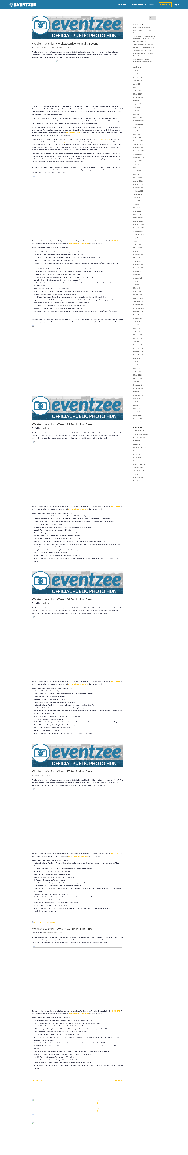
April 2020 (137, 244)
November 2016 (138, 348)
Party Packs (70, 1109)
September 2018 (138, 274)
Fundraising (137, 451)
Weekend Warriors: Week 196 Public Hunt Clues (62, 928)
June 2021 (136, 204)
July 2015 (136, 402)
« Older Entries (37, 1080)
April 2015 (137, 412)
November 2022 (138, 151)
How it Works (71, 1103)
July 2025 (136, 84)
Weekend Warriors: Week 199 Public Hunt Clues (62, 424)
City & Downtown (139, 437)
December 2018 (138, 264)
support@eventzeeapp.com (44, 1108)
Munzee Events (106, 139)
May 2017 (136, 328)
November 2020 (138, 228)
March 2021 (137, 214)
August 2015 (137, 398)
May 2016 (136, 368)
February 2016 (138, 378)
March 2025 (137, 94)
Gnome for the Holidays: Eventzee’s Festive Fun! (117, 1102)
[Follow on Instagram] (42, 1132)
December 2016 (138, 345)
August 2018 (137, 278)
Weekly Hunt (68, 47)
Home (68, 1100)
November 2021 (138, 187)
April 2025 (137, 90)
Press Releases (138, 461)
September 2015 (138, 395)
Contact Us (165, 4)
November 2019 (138, 254)
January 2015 (138, 422)
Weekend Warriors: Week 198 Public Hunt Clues (62, 599)
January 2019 (138, 261)
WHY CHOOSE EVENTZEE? (110, 1100)
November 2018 (138, 268)
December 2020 (138, 224)
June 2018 (136, 284)
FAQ (67, 1117)
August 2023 (137, 127)
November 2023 (138, 121)
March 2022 (137, 174)
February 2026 (138, 77)
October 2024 (138, 101)
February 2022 (138, 177)
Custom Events (71, 1112)
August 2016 (137, 358)
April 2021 (137, 211)
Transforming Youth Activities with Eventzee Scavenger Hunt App (123, 1110)
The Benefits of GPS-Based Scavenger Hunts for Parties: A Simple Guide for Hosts (143, 53)
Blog (67, 1114)
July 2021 (136, 201)
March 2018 (137, 295)
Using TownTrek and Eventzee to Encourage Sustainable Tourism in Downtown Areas (144, 38)
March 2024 (137, 117)
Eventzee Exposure (139, 447)
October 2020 (138, 231)
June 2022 (136, 164)
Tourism (136, 474)
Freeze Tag (99, 1142)
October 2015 (138, 392)
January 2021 (138, 221)
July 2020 (136, 238)
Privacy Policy (95, 1144)
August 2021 (137, 198)
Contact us (70, 1120)
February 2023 (138, 141)
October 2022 (138, 154)
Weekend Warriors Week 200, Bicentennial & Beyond (65, 43)
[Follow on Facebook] (33, 1132)
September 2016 (138, 355)
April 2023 (137, 137)
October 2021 (138, 191)
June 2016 (136, 365)
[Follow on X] (38, 1132)
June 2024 (136, 111)
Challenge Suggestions (140, 434)
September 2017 (138, 315)
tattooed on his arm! (73, 132)
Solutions (122, 4)
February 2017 (138, 338)
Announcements (47, 47)
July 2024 (136, 107)
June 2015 (136, 405)
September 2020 (138, 234)
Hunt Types (137, 457)
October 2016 (138, 351)
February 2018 (138, 298)
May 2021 (136, 208)
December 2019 (138, 251)
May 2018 (136, 288)
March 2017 (137, 335)
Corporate (136, 441)
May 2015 (136, 408)
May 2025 (136, 87)
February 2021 (138, 218)
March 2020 (137, 248)
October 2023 (138, 124)
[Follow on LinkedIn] (47, 1132)
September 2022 (138, 157)
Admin (68, 1123)
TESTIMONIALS (138, 471)
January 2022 (138, 181)
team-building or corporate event (66, 142)
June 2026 (136, 74)
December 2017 (138, 305)
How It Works (137, 4)
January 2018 (138, 301)
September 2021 (138, 194)
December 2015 (138, 385)
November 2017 (138, 308)
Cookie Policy (105, 1144)
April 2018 (137, 291)
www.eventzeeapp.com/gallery (78, 243)
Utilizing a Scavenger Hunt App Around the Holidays (119, 1105)
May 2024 (136, 114)
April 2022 (137, 171)
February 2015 (138, 418)
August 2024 (137, 104)
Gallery (68, 1106)
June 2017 (136, 325)
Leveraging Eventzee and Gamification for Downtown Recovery (142, 30)
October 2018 (138, 271)
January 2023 (138, 144)
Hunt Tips (136, 454)
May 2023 (136, 134)
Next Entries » (118, 1080)
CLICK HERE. (115, 241)
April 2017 (137, 331)
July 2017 (136, 321)
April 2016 (137, 371)
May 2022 (136, 167)
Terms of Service (83, 1144)
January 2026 (138, 80)
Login (176, 4)
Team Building (138, 467)
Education (136, 444)
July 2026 (136, 70)
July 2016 (136, 361)
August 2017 (137, 318)
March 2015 (137, 415)
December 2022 (138, 147)
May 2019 (136, 258)
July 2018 (136, 281)
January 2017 (138, 341)
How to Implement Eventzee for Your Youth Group (118, 1108)
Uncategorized (58, 47)
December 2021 (138, 184)
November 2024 (138, 97)
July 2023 (136, 131)
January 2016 (138, 381)
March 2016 (137, 375)
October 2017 (138, 311)
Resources (149, 4)
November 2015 (138, 388)
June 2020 (136, 241)
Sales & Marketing (139, 464)
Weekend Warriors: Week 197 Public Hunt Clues (62, 771)
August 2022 (137, 161)
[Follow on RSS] (51, 1132)
